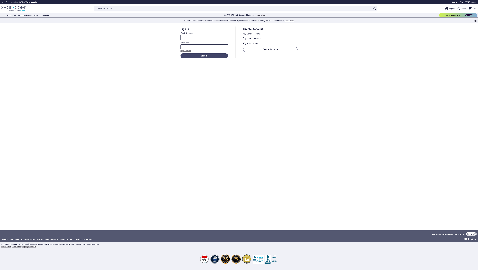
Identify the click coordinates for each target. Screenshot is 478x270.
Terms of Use (16, 247)
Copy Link (471, 234)
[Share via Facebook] (468, 239)
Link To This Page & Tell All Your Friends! (448, 234)
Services (40, 239)
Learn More (260, 15)
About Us (5, 239)
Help (11, 239)
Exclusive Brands (25, 15)
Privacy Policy (6, 247)
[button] (51, 239)
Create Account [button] (270, 49)
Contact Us (19, 239)
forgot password (185, 51)
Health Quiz (12, 15)
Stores (36, 15)
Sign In (204, 56)
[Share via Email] (465, 240)
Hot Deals (45, 15)
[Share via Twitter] (472, 239)
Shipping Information (29, 247)
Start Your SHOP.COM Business (464, 2)
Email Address (186, 33)
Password (184, 43)
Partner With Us (29, 239)
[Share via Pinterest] (475, 239)
